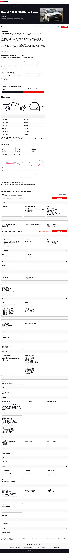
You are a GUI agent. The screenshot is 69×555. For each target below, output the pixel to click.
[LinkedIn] (39, 544)
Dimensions (51, 26)
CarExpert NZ (56, 547)
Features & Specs (57, 26)
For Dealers (37, 547)
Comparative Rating (44, 26)
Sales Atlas (47, 2)
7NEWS (50, 547)
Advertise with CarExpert (27, 547)
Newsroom (18, 547)
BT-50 (12, 6)
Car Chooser (40, 2)
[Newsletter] (63, 2)
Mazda (9, 6)
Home (3, 6)
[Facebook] (29, 544)
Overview (37, 26)
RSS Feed (41, 550)
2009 (14, 6)
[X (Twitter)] (37, 544)
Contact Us (44, 547)
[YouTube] (27, 544)
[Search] (65, 2)
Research (19, 2)
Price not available (5, 14)
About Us (12, 547)
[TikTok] (34, 544)
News (11, 2)
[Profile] (67, 2)
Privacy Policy (28, 550)
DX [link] (21, 6)
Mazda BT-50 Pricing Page (8, 184)
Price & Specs (18, 6)
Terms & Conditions (35, 550)
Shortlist (26, 2)
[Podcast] (41, 544)
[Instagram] (32, 544)
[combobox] (9, 198)
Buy (33, 2)
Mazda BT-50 (8, 33)
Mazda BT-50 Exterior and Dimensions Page (12, 138)
